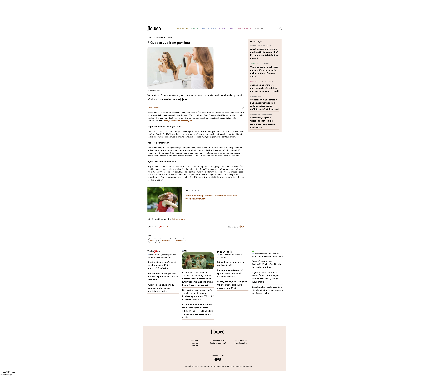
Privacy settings (6, 374)
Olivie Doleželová (264, 45)
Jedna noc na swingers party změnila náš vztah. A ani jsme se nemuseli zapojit (264, 88)
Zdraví (252, 63)
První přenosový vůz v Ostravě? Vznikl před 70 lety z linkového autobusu (267, 264)
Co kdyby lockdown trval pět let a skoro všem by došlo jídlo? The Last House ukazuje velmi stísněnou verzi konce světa (197, 310)
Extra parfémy (178, 219)
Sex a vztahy (255, 81)
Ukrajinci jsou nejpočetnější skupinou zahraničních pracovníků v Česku (161, 265)
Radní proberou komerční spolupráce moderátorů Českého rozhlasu (229, 273)
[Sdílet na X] (243, 226)
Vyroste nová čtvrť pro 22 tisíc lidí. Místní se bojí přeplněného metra (160, 287)
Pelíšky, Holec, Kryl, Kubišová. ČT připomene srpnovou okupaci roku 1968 (232, 284)
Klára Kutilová (267, 81)
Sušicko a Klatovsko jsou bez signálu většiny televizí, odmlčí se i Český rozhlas (267, 290)
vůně (152, 240)
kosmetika (165, 240)
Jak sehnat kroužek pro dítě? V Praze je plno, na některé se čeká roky (162, 276)
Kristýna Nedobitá (263, 63)
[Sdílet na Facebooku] (241, 227)
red (259, 96)
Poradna (253, 45)
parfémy (179, 240)
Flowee (154, 29)
